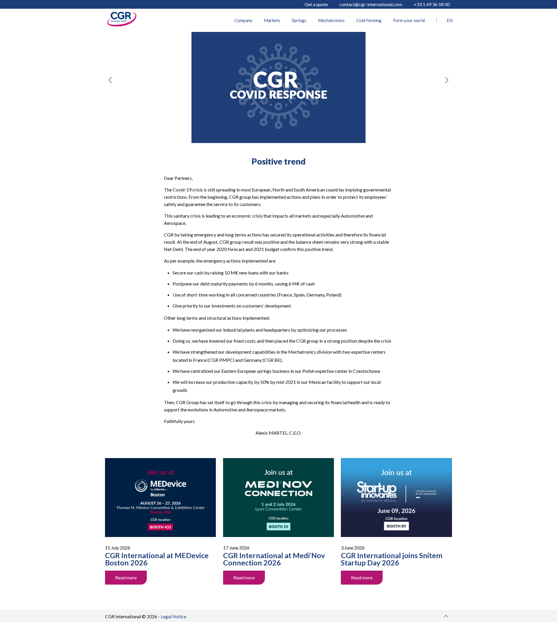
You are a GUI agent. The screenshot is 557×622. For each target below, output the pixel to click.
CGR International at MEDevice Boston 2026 (157, 559)
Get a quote (316, 4)
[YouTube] (423, 616)
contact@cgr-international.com (370, 4)
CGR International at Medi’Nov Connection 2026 (274, 559)
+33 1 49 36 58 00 (432, 4)
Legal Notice (173, 616)
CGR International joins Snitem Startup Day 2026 (391, 559)
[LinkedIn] (431, 616)
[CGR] (121, 24)
